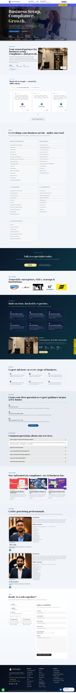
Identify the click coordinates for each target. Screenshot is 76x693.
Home (10, 5)
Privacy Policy (41, 681)
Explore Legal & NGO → (43, 211)
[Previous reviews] (35, 114)
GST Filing (28, 675)
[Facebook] (62, 2)
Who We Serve (41, 675)
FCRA (28, 679)
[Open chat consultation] (60, 689)
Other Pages (22, 5)
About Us (40, 672)
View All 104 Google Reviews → (38, 119)
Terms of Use (53, 690)
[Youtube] (16, 684)
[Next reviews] (41, 114)
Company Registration (31, 670)
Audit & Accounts (30, 681)
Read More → (12, 499)
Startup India (29, 686)
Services (16, 5)
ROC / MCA (29, 684)
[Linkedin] (66, 2)
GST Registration (30, 674)
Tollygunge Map (57, 690)
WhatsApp (13, 608)
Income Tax (29, 682)
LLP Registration (30, 672)
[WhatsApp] (10, 608)
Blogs (28, 5)
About (13, 5)
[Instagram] (64, 2)
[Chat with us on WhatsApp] (3, 689)
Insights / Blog (41, 677)
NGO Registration (30, 677)
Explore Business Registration (15, 180)
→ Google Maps (56, 677)
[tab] (38, 439)
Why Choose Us (42, 674)
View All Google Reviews (35, 87)
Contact (31, 5)
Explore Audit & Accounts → (14, 214)
